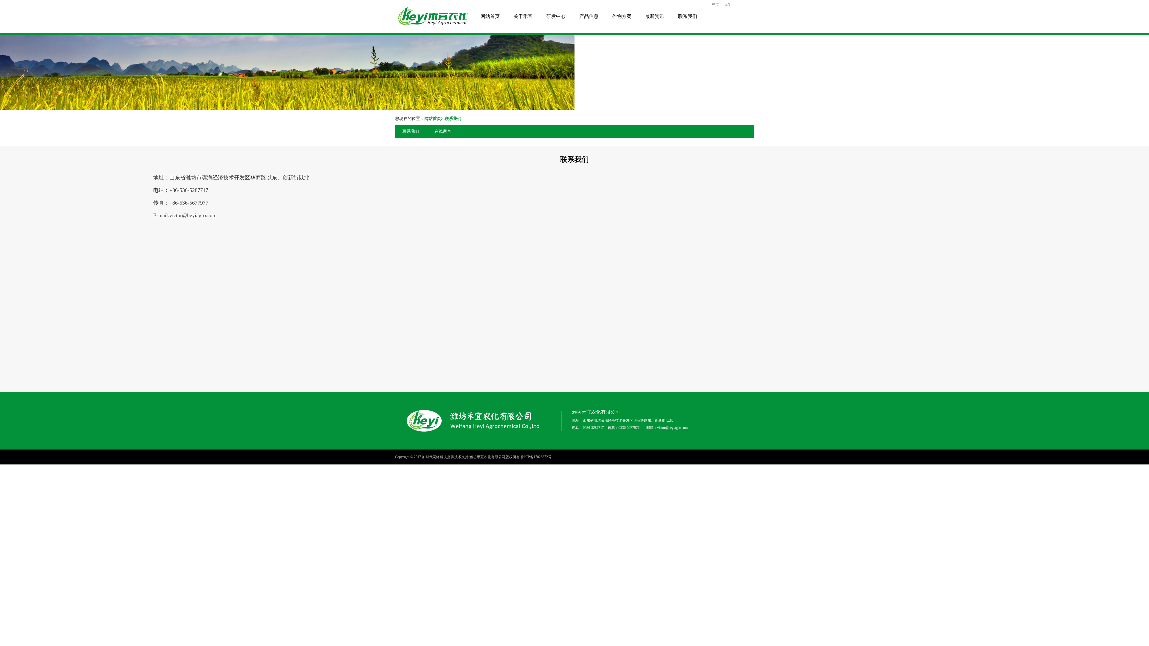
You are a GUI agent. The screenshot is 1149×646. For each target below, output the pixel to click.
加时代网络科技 (434, 457)
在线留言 (442, 131)
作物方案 (621, 16)
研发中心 (556, 16)
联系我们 (687, 16)
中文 (715, 4)
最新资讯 (654, 16)
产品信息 (588, 16)
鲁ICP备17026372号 (536, 457)
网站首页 (490, 16)
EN (727, 4)
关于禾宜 (523, 16)
